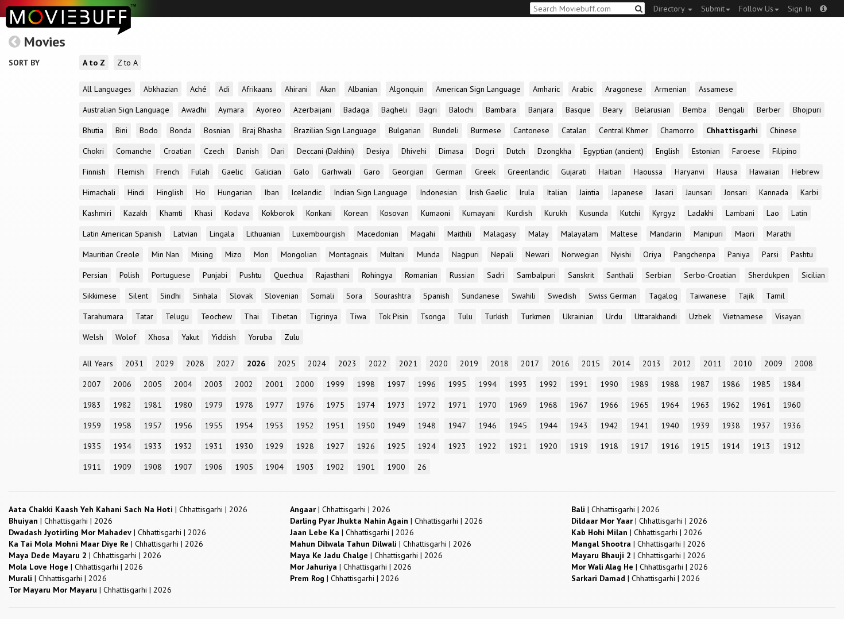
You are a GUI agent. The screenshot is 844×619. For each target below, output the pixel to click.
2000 (305, 384)
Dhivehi (414, 151)
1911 (92, 467)
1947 (457, 425)
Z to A (127, 62)
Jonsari (735, 192)
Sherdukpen (768, 275)
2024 (317, 363)
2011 (712, 363)
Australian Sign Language (126, 110)
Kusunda (593, 213)
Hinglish (170, 192)
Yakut (190, 337)
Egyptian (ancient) (613, 151)
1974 (366, 405)
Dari (278, 151)
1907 (183, 467)
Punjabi (215, 275)
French (167, 172)
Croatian (178, 151)
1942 (609, 425)
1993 (518, 384)
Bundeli (446, 130)
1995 (457, 384)
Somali (322, 296)
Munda (428, 254)
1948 (426, 425)
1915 (700, 446)
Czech (214, 151)
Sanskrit (581, 275)
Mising (202, 254)
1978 (244, 405)
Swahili (524, 296)
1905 (244, 467)
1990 (609, 384)
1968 (548, 405)
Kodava (237, 213)
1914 (731, 446)
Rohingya (377, 275)
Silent (138, 296)
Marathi (779, 234)
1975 (335, 405)
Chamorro (677, 130)
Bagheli (394, 110)
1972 (426, 405)
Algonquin (406, 89)
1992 (548, 384)
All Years (98, 363)
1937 (761, 425)
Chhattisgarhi (732, 130)
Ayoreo (268, 110)
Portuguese (171, 275)
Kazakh (135, 213)
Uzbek (700, 316)
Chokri (93, 151)
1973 (396, 405)
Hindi (136, 192)
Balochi (461, 110)
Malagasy (499, 234)
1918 (609, 446)
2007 (92, 384)
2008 (804, 363)
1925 (396, 446)
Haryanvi (689, 172)
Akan (328, 89)
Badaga (356, 110)
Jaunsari (699, 192)
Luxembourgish (318, 234)
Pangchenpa (694, 254)
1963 (700, 405)
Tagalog (663, 296)
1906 (213, 467)
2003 (213, 384)
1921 (518, 446)
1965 (639, 405)
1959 (92, 425)
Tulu (465, 316)
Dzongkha (554, 151)
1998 (366, 384)
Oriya (652, 254)
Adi (224, 89)
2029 (165, 363)
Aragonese (623, 89)
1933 (153, 446)
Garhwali (336, 172)
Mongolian (299, 254)
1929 (274, 446)
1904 (274, 467)
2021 (408, 363)
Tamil (775, 296)
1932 (183, 446)
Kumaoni (435, 213)
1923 (457, 446)
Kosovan (394, 213)
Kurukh (555, 213)
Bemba (695, 110)
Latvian (185, 234)
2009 (773, 363)
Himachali (99, 192)
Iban (271, 192)
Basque (578, 110)
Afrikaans (257, 89)
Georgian (408, 172)
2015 (591, 363)
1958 (122, 425)
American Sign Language (478, 89)
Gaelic (232, 172)
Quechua (289, 275)
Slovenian (282, 296)
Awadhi (193, 110)
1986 (731, 384)
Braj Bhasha (262, 130)
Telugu (177, 316)
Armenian (671, 89)
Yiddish (223, 337)
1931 (213, 446)
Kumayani (478, 213)
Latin (799, 213)
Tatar (144, 316)
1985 (761, 384)
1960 (792, 405)
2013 (651, 363)
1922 (487, 446)
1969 (518, 405)
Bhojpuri (807, 110)
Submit (713, 8)
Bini (121, 130)
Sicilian (813, 275)
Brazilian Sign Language (335, 130)
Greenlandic (528, 172)
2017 (530, 363)
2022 (378, 363)
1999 (335, 384)
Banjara (540, 110)
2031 (134, 363)
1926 (366, 446)
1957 (153, 425)
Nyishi (621, 254)
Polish (129, 275)
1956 (183, 425)
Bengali (732, 110)
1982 (122, 405)
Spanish (436, 296)
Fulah (200, 172)
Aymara (231, 110)
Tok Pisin (393, 316)
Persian (95, 275)
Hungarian (235, 192)
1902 (335, 467)
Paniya (738, 254)
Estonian (706, 151)
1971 (457, 405)
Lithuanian (263, 234)
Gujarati (574, 172)
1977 (274, 405)
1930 (244, 446)
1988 (670, 384)
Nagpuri (465, 254)
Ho (201, 192)
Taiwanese (708, 296)
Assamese (716, 89)
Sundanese (481, 296)
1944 (548, 425)
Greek (485, 172)
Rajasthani (333, 275)
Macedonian (377, 234)
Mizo (233, 254)
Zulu (292, 337)
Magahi (423, 234)
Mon (261, 254)
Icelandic (306, 192)
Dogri (484, 151)
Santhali (619, 275)
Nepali (502, 254)
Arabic (582, 89)
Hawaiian (764, 172)
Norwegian (580, 254)
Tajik (746, 296)
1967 (579, 405)
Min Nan (165, 254)
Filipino (784, 151)
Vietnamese (743, 316)
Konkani (319, 213)
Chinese (783, 130)
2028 (195, 363)
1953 (274, 425)
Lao (772, 213)
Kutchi (630, 213)
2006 (122, 384)
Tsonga (433, 316)
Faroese (746, 151)
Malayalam (579, 234)
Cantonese (531, 130)
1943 (579, 425)
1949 (396, 425)
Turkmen (536, 316)
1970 (487, 405)
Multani (392, 254)
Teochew (216, 316)
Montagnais (348, 254)
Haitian (610, 172)
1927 (335, 446)
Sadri (496, 275)
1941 (639, 425)
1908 (153, 467)
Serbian (658, 275)
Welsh (93, 337)
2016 (560, 363)
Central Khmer (623, 130)
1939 (700, 425)
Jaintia (589, 192)
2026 (256, 363)
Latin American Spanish (122, 234)
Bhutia (93, 130)
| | (128, 509)
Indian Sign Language (371, 192)
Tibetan (284, 316)
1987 (700, 384)
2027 (225, 363)
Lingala (222, 234)
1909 (122, 467)
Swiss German (613, 296)
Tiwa (358, 316)
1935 (92, 446)
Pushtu (250, 275)
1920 (548, 446)
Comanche (134, 151)
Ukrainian (578, 316)
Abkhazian (161, 89)
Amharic (546, 89)
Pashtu (802, 254)
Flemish (131, 172)
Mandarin (666, 234)
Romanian (421, 275)
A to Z (94, 62)
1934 (122, 446)
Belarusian (653, 110)
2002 (244, 384)
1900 (396, 467)
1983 (92, 405)
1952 (305, 425)
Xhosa (158, 337)
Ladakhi (701, 213)
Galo (301, 172)
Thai (251, 316)
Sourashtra (392, 296)
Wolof (125, 337)
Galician (268, 172)
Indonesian (438, 192)
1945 (518, 425)
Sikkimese (100, 296)
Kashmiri (97, 213)
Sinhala (205, 296)
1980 (183, 405)
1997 (396, 384)
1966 (609, 405)
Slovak (241, 296)
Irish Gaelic (488, 192)
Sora (354, 296)
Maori (744, 234)
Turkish (497, 316)
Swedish (562, 296)
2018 (499, 363)
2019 (469, 363)
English (668, 151)
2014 (621, 363)
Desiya (377, 151)
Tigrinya (323, 316)
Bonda (181, 130)
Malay (538, 234)
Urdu (614, 316)
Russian (462, 275)
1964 (670, 405)
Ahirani (296, 89)
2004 (183, 384)
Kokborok (278, 213)
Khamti (171, 213)
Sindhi (170, 296)
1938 (731, 425)
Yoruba (260, 337)
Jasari (664, 192)
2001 (274, 384)
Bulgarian (405, 130)
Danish (248, 151)
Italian (557, 192)
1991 (579, 384)
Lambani (740, 213)
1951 (335, 425)
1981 (153, 405)
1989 (639, 384)
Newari (537, 254)
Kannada (773, 192)
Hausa (727, 172)
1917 (639, 446)
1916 (670, 446)
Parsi (770, 254)
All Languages (107, 89)
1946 (487, 425)
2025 (286, 363)
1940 (670, 425)
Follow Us (756, 8)
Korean (356, 213)
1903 (305, 467)
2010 (743, 363)
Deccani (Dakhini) (325, 151)
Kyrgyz (664, 213)
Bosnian (217, 130)
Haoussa (648, 172)
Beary (613, 110)
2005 (153, 384)
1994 (487, 384)
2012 (682, 363)
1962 (731, 405)
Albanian (362, 89)
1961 (761, 405)
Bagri (428, 110)
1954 (244, 425)
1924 (426, 446)
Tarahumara (103, 316)
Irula (527, 192)
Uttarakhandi (655, 316)
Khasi (203, 213)
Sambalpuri (536, 275)
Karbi (809, 192)
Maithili (459, 234)
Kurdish (519, 213)
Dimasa (451, 151)
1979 (213, 405)
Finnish (94, 172)
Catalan (574, 130)
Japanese (627, 192)
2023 (347, 363)
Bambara (501, 110)
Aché (198, 89)
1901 (366, 467)
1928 (305, 446)
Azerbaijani (312, 110)
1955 (213, 425)
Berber (769, 110)
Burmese (486, 130)
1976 (305, 405)
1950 (366, 425)
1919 (579, 446)
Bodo (149, 130)
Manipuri (708, 234)
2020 (438, 363)
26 (422, 467)
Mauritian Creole (111, 254)
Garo (371, 172)
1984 (792, 384)
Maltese (624, 234)
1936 (792, 425)
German (449, 172)
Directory (670, 8)
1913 (761, 446)
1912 (792, 446)
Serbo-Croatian (710, 275)
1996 (426, 384)
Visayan (788, 316)
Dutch (515, 151)
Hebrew (805, 172)
